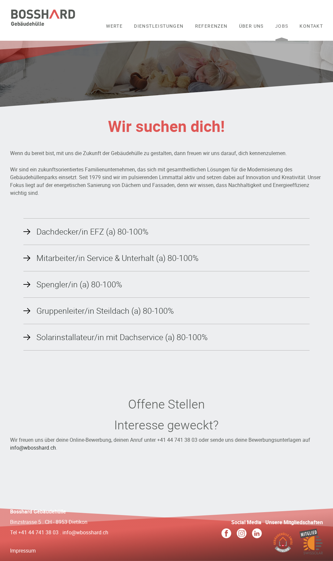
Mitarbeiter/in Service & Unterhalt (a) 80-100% (117, 257)
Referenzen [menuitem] (211, 26)
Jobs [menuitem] (281, 26)
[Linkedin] (257, 534)
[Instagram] (241, 534)
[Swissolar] (311, 550)
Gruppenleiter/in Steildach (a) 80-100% (105, 310)
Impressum (23, 550)
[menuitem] (114, 30)
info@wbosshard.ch (33, 447)
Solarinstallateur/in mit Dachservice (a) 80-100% (121, 337)
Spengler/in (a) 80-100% (79, 284)
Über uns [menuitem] (251, 26)
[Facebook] (226, 534)
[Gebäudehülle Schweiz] (283, 550)
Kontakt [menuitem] (311, 26)
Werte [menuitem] (114, 26)
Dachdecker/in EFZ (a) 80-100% (92, 231)
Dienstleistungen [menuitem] (158, 26)
